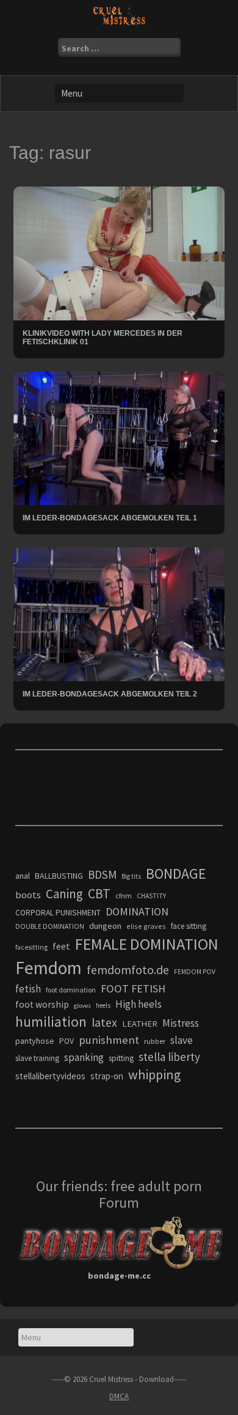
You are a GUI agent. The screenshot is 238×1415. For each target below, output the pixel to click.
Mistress (180, 1023)
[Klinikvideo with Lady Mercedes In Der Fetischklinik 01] (119, 252)
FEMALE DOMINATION (146, 944)
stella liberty (169, 1056)
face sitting (188, 926)
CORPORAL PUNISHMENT (58, 912)
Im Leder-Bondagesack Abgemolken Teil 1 (110, 518)
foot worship (42, 1004)
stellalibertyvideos (50, 1076)
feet (61, 946)
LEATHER (139, 1023)
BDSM (102, 874)
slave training (37, 1058)
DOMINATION (137, 911)
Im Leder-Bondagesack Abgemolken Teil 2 (110, 694)
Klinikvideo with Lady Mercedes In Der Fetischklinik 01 (102, 337)
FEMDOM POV (194, 971)
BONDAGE (176, 873)
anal (22, 875)
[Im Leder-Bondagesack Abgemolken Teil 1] (119, 437)
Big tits (131, 876)
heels (103, 1005)
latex (104, 1022)
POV (66, 1041)
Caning (64, 893)
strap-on (106, 1076)
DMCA (119, 1396)
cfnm (123, 895)
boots (28, 895)
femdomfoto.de (128, 969)
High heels (138, 1004)
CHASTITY (151, 896)
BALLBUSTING (59, 875)
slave (181, 1040)
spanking (84, 1057)
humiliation (51, 1021)
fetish (28, 989)
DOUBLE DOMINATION (49, 926)
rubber (154, 1041)
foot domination (71, 989)
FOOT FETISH (133, 988)
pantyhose (34, 1040)
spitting (121, 1058)
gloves (82, 1006)
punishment (109, 1040)
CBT (99, 893)
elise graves (146, 926)
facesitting (31, 947)
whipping (154, 1074)
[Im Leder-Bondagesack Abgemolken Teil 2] (119, 613)
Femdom (48, 967)
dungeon (105, 925)
